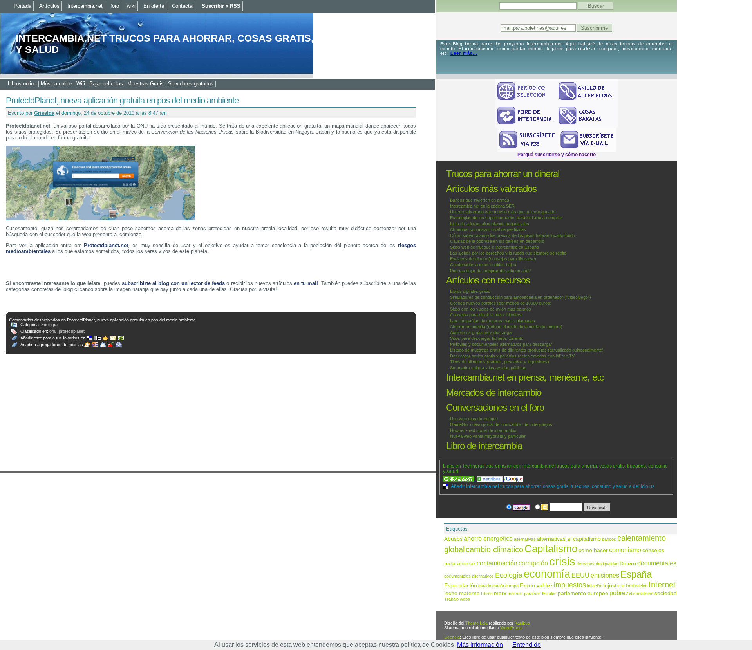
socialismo (643, 593)
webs (465, 599)
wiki (131, 6)
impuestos (570, 585)
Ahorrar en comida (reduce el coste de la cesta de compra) (506, 326)
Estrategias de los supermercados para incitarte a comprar (506, 217)
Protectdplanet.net (106, 245)
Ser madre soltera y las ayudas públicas (488, 367)
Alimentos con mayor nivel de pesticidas (488, 229)
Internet (662, 584)
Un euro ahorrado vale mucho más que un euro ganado (502, 211)
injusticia (614, 586)
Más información (480, 644)
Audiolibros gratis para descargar (481, 332)
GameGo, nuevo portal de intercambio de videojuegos (501, 424)
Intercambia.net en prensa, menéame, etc (525, 377)
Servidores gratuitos (190, 84)
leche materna (462, 593)
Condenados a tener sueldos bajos (483, 264)
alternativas (525, 539)
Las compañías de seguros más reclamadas (492, 320)
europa (512, 585)
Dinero (628, 564)
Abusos (453, 539)
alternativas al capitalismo (569, 539)
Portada (22, 6)
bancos (609, 539)
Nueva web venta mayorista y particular (488, 436)
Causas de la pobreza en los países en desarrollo (497, 241)
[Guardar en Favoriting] (122, 338)
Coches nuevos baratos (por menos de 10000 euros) (500, 303)
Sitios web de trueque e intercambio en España (494, 247)
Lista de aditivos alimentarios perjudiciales (489, 223)
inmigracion (636, 585)
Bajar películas (106, 84)
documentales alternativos (469, 576)
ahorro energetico (488, 538)
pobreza (620, 592)
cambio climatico (494, 549)
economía (547, 574)
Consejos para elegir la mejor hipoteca (486, 314)
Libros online (22, 84)
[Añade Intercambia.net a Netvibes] (490, 479)
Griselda (44, 113)
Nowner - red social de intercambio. (483, 430)
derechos (586, 564)
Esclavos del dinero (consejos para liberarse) (493, 258)
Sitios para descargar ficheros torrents (486, 338)
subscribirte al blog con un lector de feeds (173, 283)
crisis (562, 561)
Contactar (183, 6)
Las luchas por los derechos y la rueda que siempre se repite (508, 253)
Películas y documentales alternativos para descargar (501, 344)
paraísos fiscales (540, 593)
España (636, 574)
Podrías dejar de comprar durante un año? (490, 270)
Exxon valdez (536, 586)
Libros (487, 593)
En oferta (153, 6)
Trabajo (451, 599)
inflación (594, 585)
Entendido (526, 644)
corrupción (533, 563)
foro (114, 6)
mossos (515, 593)
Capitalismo (550, 548)
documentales (656, 563)
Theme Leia (476, 623)
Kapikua (522, 623)
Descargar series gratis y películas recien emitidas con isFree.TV (512, 356)
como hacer (593, 550)
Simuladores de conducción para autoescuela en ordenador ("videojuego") (520, 297)
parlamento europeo (583, 593)
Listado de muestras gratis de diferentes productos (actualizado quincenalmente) (527, 350)
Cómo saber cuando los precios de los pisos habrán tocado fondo (512, 235)
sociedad (665, 593)
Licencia (452, 637)
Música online (56, 84)
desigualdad (607, 564)
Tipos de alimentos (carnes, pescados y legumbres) (499, 361)
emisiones (605, 575)
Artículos (49, 6)
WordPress (511, 627)
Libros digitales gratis (470, 291)
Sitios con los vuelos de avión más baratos (490, 309)
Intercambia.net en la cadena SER (482, 206)
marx (500, 593)
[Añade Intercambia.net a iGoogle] (513, 479)
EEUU (580, 575)
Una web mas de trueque (474, 418)
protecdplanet (72, 331)
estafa (498, 585)
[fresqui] (104, 344)
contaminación (497, 563)
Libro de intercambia (484, 446)
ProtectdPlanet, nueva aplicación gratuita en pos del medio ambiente (122, 100)
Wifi (80, 84)
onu (52, 331)
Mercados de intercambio (493, 392)
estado (484, 585)
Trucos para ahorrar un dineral (502, 173)
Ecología (49, 324)
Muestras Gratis (145, 84)
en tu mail (306, 283)
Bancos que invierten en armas (479, 200)
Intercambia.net (85, 6)
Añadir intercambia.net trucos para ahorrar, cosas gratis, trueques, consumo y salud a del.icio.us (552, 486)
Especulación (460, 586)
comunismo (625, 549)
